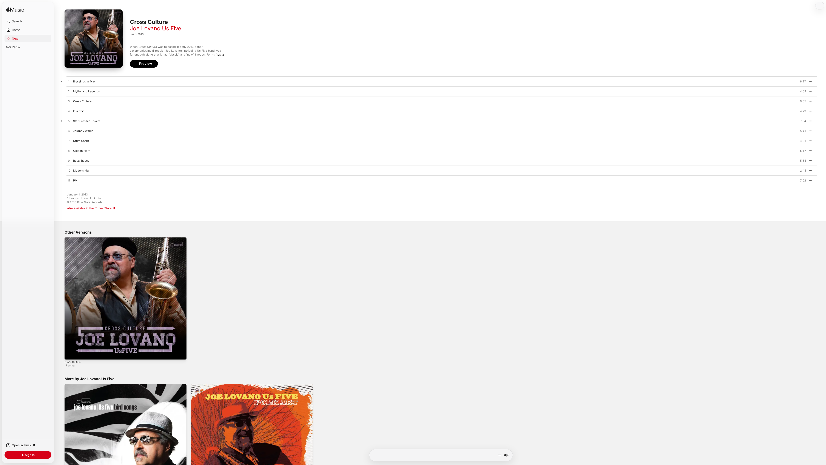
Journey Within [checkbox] (83, 131)
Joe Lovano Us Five (155, 28)
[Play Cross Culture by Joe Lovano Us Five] (69, 101)
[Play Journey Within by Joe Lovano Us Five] (69, 131)
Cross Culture (74, 239)
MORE (221, 54)
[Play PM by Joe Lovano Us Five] (69, 181)
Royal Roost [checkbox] (81, 160)
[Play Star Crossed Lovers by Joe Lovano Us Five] (69, 121)
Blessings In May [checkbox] (84, 81)
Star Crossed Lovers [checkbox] (86, 121)
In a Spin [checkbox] (79, 111)
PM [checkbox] (75, 180)
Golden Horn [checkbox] (81, 150)
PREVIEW (801, 81)
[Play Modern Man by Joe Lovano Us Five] (69, 171)
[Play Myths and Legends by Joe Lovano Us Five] (69, 91)
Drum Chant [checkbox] (81, 141)
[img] (15, 9)
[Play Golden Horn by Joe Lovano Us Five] (69, 151)
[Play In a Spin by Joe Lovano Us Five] (69, 111)
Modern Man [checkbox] (81, 170)
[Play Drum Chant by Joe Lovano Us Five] (69, 141)
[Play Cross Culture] (70, 354)
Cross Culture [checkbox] (82, 101)
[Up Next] (499, 455)
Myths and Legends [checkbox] (86, 91)
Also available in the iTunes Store (89, 208)
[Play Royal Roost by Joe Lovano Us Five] (69, 161)
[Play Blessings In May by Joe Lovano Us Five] (69, 82)
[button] (28, 21)
